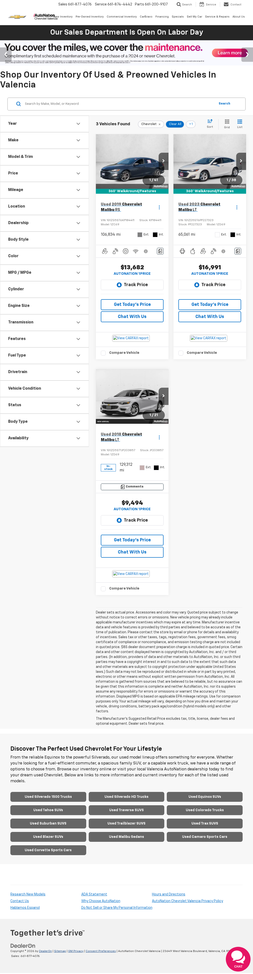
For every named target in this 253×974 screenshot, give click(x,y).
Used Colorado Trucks (205, 810)
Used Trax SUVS (204, 823)
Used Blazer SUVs (48, 837)
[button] (164, 161)
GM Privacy (76, 951)
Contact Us (19, 901)
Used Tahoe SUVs (48, 810)
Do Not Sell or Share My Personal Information (116, 908)
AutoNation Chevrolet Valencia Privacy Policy (187, 901)
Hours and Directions (168, 894)
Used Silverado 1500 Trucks (48, 797)
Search (224, 103)
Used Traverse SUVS (126, 810)
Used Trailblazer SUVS (126, 823)
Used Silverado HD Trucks (126, 797)
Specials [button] (178, 16)
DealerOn (45, 951)
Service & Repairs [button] (217, 16)
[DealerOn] (23, 946)
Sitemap (60, 951)
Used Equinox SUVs (205, 797)
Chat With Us (132, 317)
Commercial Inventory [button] (122, 16)
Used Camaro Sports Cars (204, 837)
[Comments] (160, 251)
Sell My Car (194, 16)
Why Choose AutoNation (100, 901)
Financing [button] (162, 16)
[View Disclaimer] (146, 251)
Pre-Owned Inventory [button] (90, 16)
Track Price (136, 285)
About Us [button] (238, 16)
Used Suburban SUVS (48, 823)
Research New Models (27, 894)
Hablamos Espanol (25, 908)
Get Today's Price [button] (132, 304)
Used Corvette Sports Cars (48, 850)
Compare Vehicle (124, 353)
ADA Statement (94, 894)
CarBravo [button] (146, 16)
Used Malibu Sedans (126, 837)
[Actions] (159, 207)
